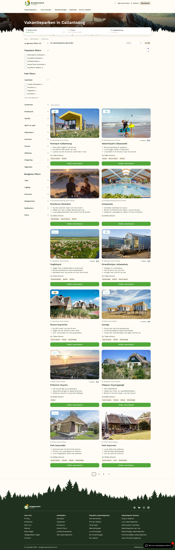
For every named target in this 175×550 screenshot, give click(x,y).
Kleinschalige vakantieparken (133, 531)
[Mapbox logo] (55, 105)
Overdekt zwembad (35, 58)
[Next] (96, 126)
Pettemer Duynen (59, 385)
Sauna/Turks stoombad (36, 64)
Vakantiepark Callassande (114, 143)
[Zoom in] (148, 48)
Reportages (28, 531)
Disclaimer (28, 522)
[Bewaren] (95, 112)
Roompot (31, 93)
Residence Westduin (60, 204)
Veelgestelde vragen (32, 535)
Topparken (31, 90)
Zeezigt (105, 324)
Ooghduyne (55, 264)
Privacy (27, 518)
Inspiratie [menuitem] (73, 10)
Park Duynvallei (58, 445)
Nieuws (27, 528)
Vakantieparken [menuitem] (30, 10)
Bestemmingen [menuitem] (61, 10)
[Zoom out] (148, 51)
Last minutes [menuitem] (46, 10)
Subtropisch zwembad (36, 55)
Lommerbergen (95, 531)
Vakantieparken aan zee (131, 528)
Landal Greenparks (35, 84)
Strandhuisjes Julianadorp (115, 264)
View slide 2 (74, 135)
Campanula (107, 204)
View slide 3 (77, 135)
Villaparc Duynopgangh (113, 385)
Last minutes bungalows (131, 538)
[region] (100, 76)
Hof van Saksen (95, 522)
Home (26, 39)
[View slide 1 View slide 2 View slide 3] (74, 123)
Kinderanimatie (33, 61)
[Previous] (52, 126)
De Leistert (93, 538)
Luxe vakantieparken (130, 522)
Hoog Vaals (93, 525)
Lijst (146, 43)
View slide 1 (72, 135)
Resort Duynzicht (58, 324)
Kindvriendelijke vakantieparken (134, 535)
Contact (27, 538)
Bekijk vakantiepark (74, 163)
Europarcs (61, 525)
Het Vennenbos (95, 518)
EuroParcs (31, 87)
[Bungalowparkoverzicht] (34, 3)
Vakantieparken (34, 39)
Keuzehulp (145, 3)
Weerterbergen (95, 528)
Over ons (27, 525)
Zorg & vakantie (128, 518)
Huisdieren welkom (35, 67)
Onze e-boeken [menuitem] (85, 10)
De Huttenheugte (96, 535)
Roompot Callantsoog (61, 143)
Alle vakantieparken (64, 535)
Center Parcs (62, 528)
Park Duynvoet (109, 445)
